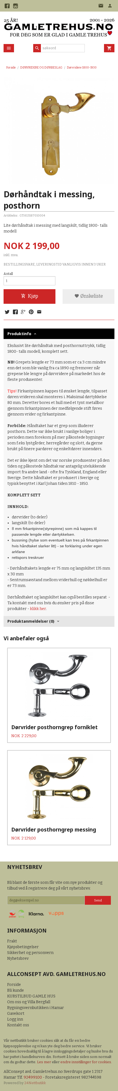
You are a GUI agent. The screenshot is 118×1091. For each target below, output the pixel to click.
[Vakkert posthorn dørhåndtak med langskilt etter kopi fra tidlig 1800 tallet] (59, 130)
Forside (11, 67)
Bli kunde (15, 990)
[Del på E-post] (39, 312)
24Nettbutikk (35, 1083)
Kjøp (33, 296)
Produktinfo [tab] (19, 333)
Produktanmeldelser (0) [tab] (30, 621)
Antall (8, 274)
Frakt (12, 941)
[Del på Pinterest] (31, 312)
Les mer (44, 1062)
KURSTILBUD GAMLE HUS (31, 996)
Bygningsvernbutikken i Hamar (35, 1007)
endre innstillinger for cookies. (86, 1062)
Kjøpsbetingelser (23, 947)
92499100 (33, 1077)
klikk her (38, 608)
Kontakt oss (18, 1025)
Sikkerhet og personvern (30, 952)
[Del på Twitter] (7, 312)
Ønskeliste (91, 296)
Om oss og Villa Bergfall (28, 1002)
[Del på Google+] (23, 312)
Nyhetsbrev (18, 958)
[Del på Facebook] (15, 312)
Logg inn (15, 1019)
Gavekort (15, 1013)
